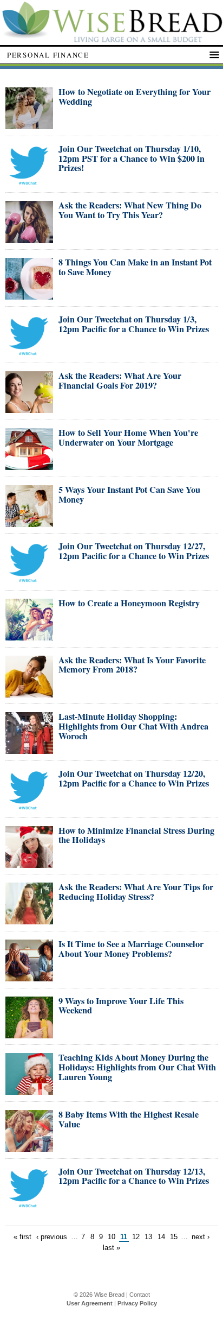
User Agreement (90, 1303)
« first (22, 1237)
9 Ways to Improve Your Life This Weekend (120, 1005)
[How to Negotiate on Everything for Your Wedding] (29, 124)
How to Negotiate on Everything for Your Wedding (134, 96)
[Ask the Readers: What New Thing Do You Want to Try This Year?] (29, 238)
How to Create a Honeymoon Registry (129, 603)
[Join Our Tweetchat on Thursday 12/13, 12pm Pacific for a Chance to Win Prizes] (29, 1204)
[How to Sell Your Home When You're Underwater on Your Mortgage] (29, 465)
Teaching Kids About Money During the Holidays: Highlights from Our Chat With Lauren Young (137, 1067)
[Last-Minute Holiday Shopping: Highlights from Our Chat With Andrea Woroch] (29, 749)
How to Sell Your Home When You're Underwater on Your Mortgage (128, 437)
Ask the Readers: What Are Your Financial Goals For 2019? (119, 380)
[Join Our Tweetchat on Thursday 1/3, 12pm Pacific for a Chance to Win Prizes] (29, 352)
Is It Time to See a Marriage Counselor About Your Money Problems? (131, 948)
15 (174, 1237)
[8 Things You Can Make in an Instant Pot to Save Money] (29, 295)
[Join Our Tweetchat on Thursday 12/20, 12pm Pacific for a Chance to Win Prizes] (29, 806)
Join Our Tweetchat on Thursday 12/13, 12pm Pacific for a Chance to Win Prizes (133, 1176)
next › (200, 1237)
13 (148, 1237)
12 (136, 1237)
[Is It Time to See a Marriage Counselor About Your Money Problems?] (29, 977)
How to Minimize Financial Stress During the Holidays (136, 835)
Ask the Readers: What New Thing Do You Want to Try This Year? (129, 210)
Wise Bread (109, 1294)
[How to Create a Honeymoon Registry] (29, 636)
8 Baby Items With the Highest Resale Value (128, 1119)
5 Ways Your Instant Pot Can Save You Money (129, 494)
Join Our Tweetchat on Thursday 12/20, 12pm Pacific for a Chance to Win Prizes (133, 778)
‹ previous (51, 1237)
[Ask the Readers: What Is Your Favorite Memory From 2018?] (29, 693)
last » (111, 1248)
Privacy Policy (137, 1303)
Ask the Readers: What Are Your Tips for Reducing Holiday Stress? (135, 891)
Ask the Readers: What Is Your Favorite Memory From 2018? (132, 665)
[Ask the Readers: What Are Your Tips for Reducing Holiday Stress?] (29, 920)
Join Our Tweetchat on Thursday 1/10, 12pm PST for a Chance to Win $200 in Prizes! (131, 158)
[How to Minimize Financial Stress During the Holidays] (29, 863)
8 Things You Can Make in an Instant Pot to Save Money (135, 267)
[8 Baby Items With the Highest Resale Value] (29, 1147)
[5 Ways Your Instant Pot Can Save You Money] (29, 522)
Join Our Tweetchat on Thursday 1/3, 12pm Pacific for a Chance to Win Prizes (133, 324)
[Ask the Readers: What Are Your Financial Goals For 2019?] (29, 408)
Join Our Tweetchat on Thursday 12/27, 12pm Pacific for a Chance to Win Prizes (133, 551)
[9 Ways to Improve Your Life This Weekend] (29, 1034)
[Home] (111, 39)
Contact (139, 1294)
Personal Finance (48, 55)
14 (161, 1237)
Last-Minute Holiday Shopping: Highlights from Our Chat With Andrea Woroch (133, 726)
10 (111, 1237)
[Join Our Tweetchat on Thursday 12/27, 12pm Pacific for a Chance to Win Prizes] (29, 579)
